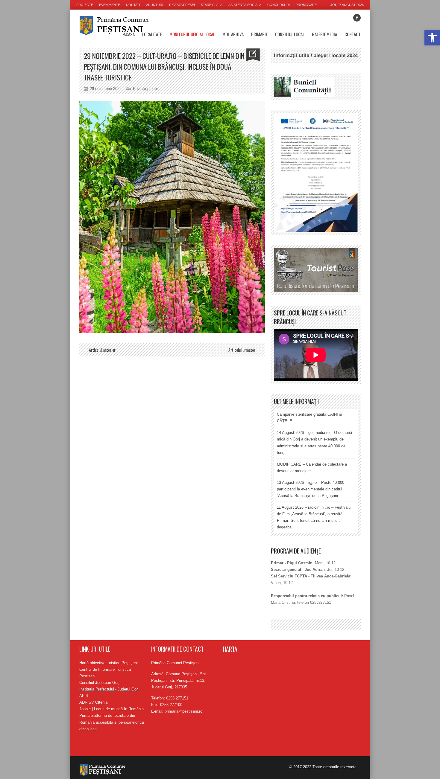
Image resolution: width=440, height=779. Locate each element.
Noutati (133, 5)
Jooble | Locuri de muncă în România (111, 709)
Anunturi (154, 5)
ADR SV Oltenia (93, 702)
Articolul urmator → (244, 350)
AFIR (83, 695)
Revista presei (182, 5)
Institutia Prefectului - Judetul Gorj (109, 689)
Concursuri (278, 5)
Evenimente (109, 5)
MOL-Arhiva (233, 34)
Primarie (259, 34)
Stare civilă (211, 5)
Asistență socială (244, 5)
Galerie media (324, 34)
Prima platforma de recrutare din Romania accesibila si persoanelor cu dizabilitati (111, 722)
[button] (432, 37)
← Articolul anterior (100, 350)
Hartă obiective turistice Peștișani (108, 663)
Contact (353, 34)
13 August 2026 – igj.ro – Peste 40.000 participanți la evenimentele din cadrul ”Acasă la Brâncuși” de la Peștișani (310, 489)
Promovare (306, 5)
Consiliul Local (289, 34)
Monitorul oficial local (192, 34)
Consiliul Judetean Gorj (99, 682)
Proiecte (84, 5)
